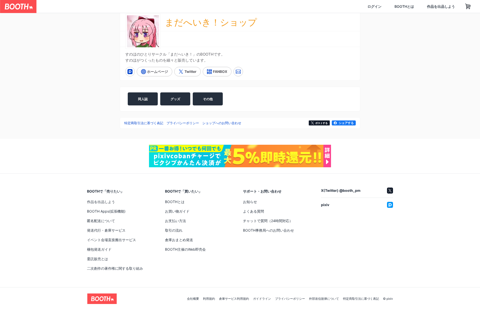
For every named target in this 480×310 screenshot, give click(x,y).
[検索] (147, 6)
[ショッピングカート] (444, 6)
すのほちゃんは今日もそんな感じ (237, 210)
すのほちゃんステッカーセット (317, 210)
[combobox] (95, 7)
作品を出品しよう (417, 6)
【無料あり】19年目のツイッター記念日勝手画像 (156, 206)
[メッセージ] (238, 72)
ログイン (351, 6)
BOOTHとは (380, 6)
